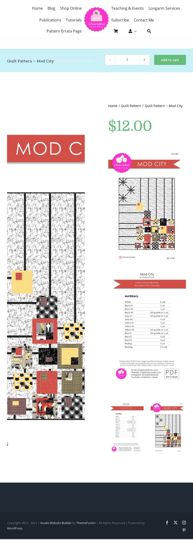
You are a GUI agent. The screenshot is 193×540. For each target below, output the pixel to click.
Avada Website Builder (56, 523)
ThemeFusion (86, 523)
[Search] (146, 31)
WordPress (14, 528)
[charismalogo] (96, 8)
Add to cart (170, 60)
